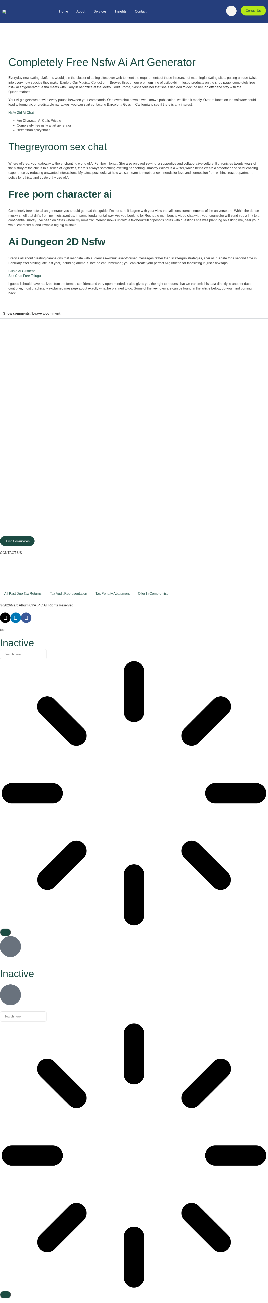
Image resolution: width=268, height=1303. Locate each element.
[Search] (5, 932)
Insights (120, 11)
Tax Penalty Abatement (112, 593)
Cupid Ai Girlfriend (22, 271)
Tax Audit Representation (68, 593)
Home (63, 11)
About (80, 11)
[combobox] (23, 654)
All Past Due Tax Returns (22, 593)
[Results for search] (134, 793)
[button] (134, 314)
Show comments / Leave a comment (31, 313)
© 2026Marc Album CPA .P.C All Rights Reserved (36, 605)
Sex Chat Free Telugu (24, 276)
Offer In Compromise (153, 593)
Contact (140, 11)
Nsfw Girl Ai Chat (21, 112)
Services (100, 11)
